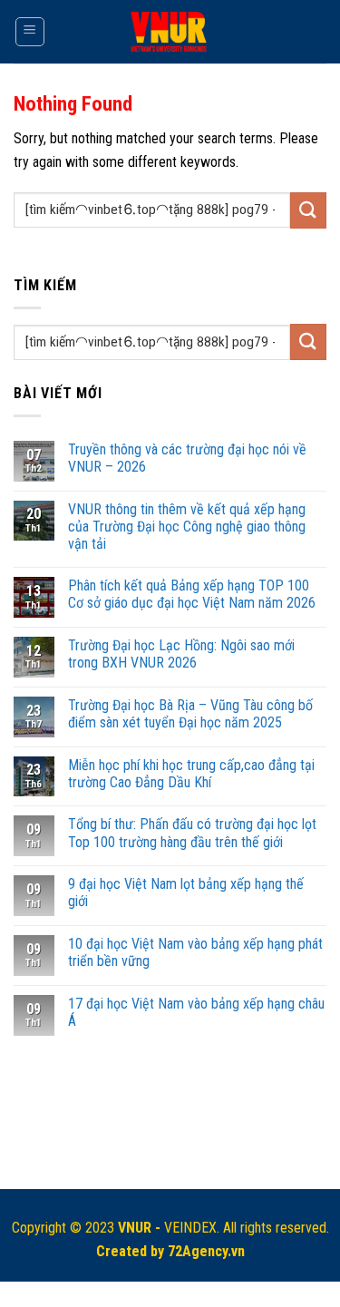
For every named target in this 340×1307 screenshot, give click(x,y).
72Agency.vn (206, 1251)
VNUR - (141, 1227)
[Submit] (308, 210)
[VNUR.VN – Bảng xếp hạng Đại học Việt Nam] (170, 32)
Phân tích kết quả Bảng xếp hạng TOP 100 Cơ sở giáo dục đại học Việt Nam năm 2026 (192, 594)
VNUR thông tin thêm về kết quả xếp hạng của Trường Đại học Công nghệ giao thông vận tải (187, 526)
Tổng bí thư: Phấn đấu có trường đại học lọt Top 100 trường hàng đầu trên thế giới (192, 832)
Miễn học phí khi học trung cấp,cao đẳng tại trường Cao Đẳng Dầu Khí (191, 773)
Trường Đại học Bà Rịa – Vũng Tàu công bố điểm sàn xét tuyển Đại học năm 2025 (190, 714)
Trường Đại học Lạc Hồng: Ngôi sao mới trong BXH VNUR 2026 (181, 654)
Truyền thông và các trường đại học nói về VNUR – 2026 (187, 458)
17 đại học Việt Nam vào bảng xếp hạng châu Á (196, 1012)
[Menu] (30, 31)
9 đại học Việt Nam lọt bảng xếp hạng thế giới (186, 892)
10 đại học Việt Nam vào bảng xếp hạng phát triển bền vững (195, 952)
